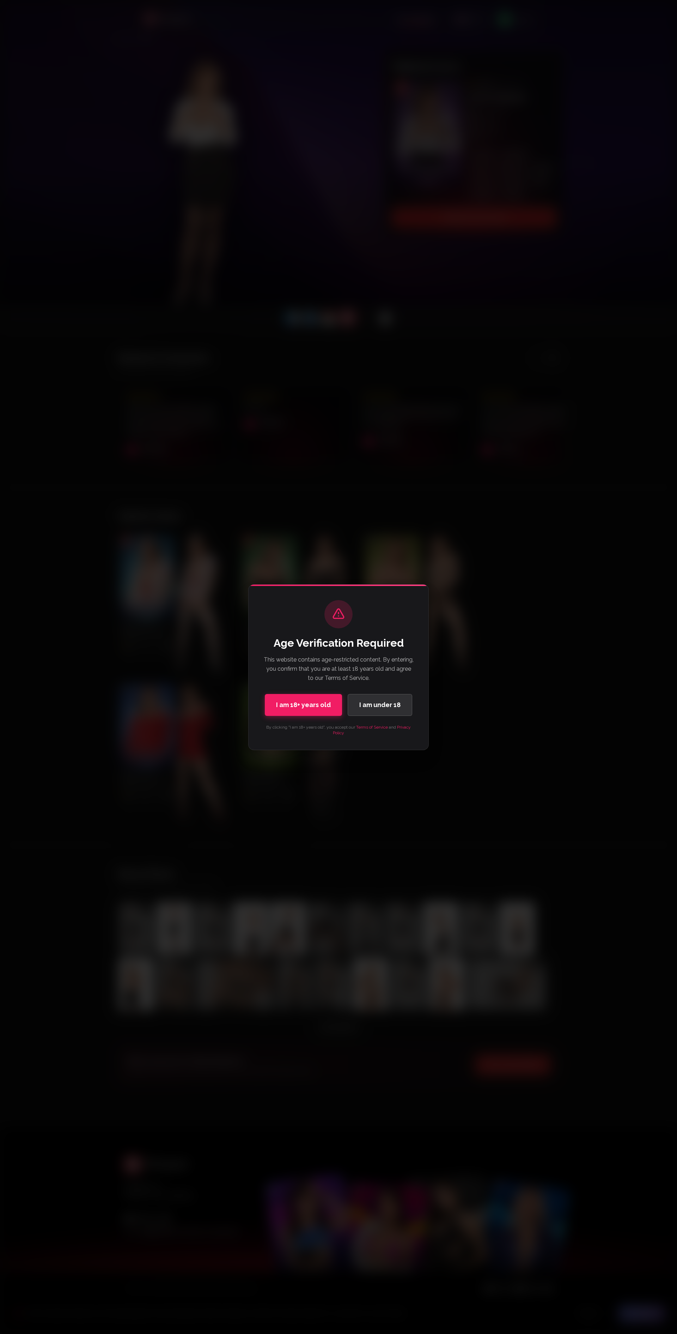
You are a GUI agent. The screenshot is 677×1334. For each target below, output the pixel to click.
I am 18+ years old (303, 704)
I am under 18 (380, 704)
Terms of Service (372, 727)
